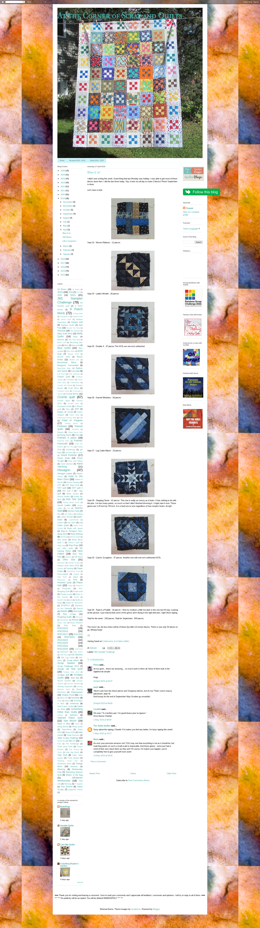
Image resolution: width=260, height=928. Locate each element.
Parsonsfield (62, 574)
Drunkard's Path (64, 406)
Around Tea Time (73, 328)
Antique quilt (77, 322)
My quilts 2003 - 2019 (77, 160)
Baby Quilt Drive (64, 333)
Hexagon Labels (64, 473)
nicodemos (136, 909)
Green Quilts (63, 458)
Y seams (79, 784)
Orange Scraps (74, 563)
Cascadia (75, 371)
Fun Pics (70, 447)
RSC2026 (79, 649)
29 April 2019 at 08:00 (102, 703)
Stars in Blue (63, 723)
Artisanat (61, 331)
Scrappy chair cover (71, 672)
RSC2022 (62, 640)
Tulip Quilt (62, 755)
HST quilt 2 (77, 488)
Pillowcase (61, 580)
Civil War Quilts (67, 844)
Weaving (61, 769)
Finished (62, 426)
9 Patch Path (78, 314)
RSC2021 (69, 637)
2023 (63, 182)
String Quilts (77, 727)
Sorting (60, 715)
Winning (67, 784)
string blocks (62, 727)
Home (62, 160)
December (68, 202)
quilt (70, 600)
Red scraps (69, 614)
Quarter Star (61, 600)
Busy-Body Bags (64, 368)
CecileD (97, 709)
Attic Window (75, 331)
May (65, 226)
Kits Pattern (69, 514)
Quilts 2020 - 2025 (97, 160)
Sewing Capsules (65, 686)
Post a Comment (98, 761)
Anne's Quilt (66, 319)
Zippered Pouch (75, 790)
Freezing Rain (63, 441)
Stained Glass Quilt (70, 717)
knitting (80, 514)
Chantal (189, 208)
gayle (95, 687)
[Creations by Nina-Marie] (193, 428)
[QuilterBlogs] (193, 180)
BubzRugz (65, 806)
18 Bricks (61, 289)
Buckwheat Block (66, 362)
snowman (74, 703)
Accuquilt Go (65, 317)
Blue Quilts (64, 348)
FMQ (77, 435)
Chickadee (70, 380)
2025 (63, 174)
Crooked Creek (63, 391)
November (68, 206)
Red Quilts (78, 611)
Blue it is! (67, 233)
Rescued (79, 617)
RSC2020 (78, 634)
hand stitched (67, 464)
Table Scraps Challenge (67, 738)
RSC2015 (62, 628)
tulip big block (72, 752)
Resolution (64, 620)
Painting (69, 568)
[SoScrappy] (193, 306)
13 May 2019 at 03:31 (103, 755)
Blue (66, 345)
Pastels (76, 574)
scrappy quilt (63, 675)
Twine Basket (73, 758)
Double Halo (73, 404)
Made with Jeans (75, 528)
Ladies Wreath (66, 517)
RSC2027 (64, 652)
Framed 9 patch (67, 437)
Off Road (79, 557)
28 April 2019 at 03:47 (102, 681)
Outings (60, 568)
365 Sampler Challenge (104, 652)
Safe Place (64, 655)
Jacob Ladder (64, 505)
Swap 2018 (70, 732)
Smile (59, 701)
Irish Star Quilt (74, 499)
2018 (63, 259)
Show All (80, 882)
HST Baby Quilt (72, 485)
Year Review (66, 786)
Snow (67, 701)
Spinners (74, 715)
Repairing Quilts (64, 617)
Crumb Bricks (72, 394)
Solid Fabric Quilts (65, 706)
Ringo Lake (61, 623)
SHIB (81, 695)
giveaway (69, 452)
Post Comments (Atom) (139, 780)
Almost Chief (78, 317)
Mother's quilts (74, 543)
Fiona (96, 665)
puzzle (76, 597)
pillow (75, 577)
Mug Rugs (73, 545)
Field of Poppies (72, 420)
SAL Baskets (77, 654)
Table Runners (73, 735)
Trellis (59, 752)
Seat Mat (75, 678)
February (67, 250)
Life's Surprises (69, 241)
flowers (60, 432)
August (66, 218)
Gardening (70, 450)
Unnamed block (64, 764)
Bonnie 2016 (73, 354)
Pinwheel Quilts (64, 582)
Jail (68, 508)
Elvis (68, 409)
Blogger (156, 909)
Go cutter (79, 452)
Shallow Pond (68, 695)
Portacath (66, 589)
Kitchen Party (74, 511)
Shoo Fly (64, 698)
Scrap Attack (73, 660)
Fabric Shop (74, 415)
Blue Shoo (71, 351)
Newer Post (94, 773)
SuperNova (67, 729)
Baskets (60, 340)
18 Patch (75, 289)
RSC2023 (62, 643)
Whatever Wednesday (70, 779)
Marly (96, 739)
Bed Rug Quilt (74, 340)
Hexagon (63, 470)
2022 (63, 186)
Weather (74, 766)
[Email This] (108, 648)
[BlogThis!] (111, 648)
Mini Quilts (62, 540)
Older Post (171, 773)
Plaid (70, 586)
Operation (61, 563)
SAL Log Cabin (68, 658)
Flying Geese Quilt (75, 432)
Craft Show (73, 388)
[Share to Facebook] (116, 648)
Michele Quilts (75, 537)
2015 (63, 271)
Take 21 (71, 741)
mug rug (61, 545)
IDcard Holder (63, 497)
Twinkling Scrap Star (67, 761)
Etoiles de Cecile (65, 412)
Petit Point (62, 577)
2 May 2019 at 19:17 (102, 733)
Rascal (80, 608)
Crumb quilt (66, 397)
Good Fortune (69, 455)
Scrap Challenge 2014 (68, 666)
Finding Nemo (71, 423)
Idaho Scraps (72, 494)
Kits (59, 514)
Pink (75, 580)
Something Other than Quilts (70, 710)
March (66, 246)
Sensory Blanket (73, 684)
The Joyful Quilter (101, 726)
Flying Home (65, 435)
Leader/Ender (74, 520)
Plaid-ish (79, 586)
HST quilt (61, 488)
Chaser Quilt (63, 376)
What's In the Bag (74, 775)
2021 (63, 190)
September (68, 214)
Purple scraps (66, 594)
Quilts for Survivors (74, 603)
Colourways (75, 382)
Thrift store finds (64, 747)
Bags (75, 337)
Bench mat (61, 342)
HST (59, 485)
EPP (77, 409)
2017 (63, 263)
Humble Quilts (67, 825)
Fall (81, 418)
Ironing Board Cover (71, 502)
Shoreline (75, 698)
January (67, 254)
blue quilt (76, 345)
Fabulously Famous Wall (66, 418)
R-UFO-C (65, 605)
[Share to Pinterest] (119, 648)
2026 (63, 170)
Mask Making (77, 534)
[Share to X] (113, 648)
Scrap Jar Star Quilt (70, 669)
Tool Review (74, 749)
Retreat (75, 620)
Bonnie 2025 (63, 357)
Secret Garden (64, 681)
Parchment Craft (73, 571)
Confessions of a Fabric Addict (115, 641)
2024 (63, 178)
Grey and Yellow (75, 461)
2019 (63, 198)
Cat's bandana (74, 374)
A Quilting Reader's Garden (69, 864)
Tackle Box (61, 741)
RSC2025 (62, 648)
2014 (63, 275)
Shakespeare (77, 692)
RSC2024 (62, 645)
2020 (63, 194)
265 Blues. (67, 237)
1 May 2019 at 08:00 (102, 720)
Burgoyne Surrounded (67, 365)
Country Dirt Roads (64, 385)
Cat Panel (61, 374)
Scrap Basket (66, 663)
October (67, 210)
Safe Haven (78, 652)
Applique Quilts (67, 325)
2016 (63, 267)
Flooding (75, 429)
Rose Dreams (76, 623)
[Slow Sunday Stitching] (192, 335)
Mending (63, 537)
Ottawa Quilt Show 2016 (68, 566)
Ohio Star (69, 559)
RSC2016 (62, 631)
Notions (68, 557)
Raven (63, 611)
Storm (77, 724)
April (65, 229)
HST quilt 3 (67, 491)
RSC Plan (70, 626)
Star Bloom (70, 720)
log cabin (71, 523)
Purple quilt (78, 591)
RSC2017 (62, 634)
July (65, 222)
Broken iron (74, 360)
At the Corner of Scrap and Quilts (119, 15)
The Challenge (72, 744)
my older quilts (65, 548)
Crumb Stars (63, 401)
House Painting (73, 482)
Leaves (60, 523)
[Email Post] (103, 648)
